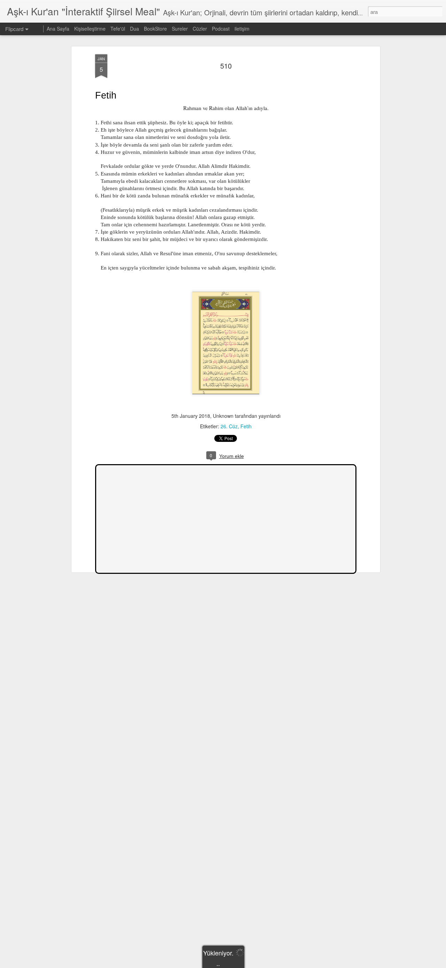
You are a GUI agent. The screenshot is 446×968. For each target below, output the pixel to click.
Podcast (221, 28)
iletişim (241, 28)
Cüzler (200, 28)
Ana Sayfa (58, 28)
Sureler (180, 28)
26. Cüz (229, 426)
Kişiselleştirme (90, 28)
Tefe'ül (117, 28)
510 (226, 66)
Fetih (246, 426)
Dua (134, 28)
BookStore (155, 28)
